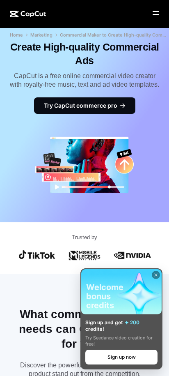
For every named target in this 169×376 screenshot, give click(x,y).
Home (16, 35)
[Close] (156, 275)
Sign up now (121, 357)
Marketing (41, 35)
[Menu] (156, 13)
